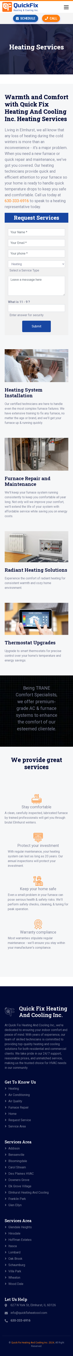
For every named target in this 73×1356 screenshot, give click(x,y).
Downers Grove (18, 1180)
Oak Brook (15, 1259)
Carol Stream (17, 1167)
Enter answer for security (27, 315)
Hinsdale (14, 1233)
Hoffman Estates (20, 1240)
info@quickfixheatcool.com (29, 1313)
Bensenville (16, 1155)
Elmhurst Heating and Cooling (28, 1192)
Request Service (19, 1120)
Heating (13, 1088)
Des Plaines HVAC (21, 1173)
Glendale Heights (20, 1227)
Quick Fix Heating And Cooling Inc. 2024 (32, 1342)
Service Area (17, 1126)
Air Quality (15, 1101)
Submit (36, 326)
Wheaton (14, 1277)
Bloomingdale (17, 1161)
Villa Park (14, 1271)
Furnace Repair (18, 1107)
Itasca (12, 1246)
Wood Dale (15, 1284)
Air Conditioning (19, 1095)
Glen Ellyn (15, 1205)
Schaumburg (16, 1265)
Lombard (14, 1252)
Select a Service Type (24, 270)
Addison (14, 1148)
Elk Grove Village (19, 1186)
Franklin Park (17, 1199)
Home (12, 1114)
